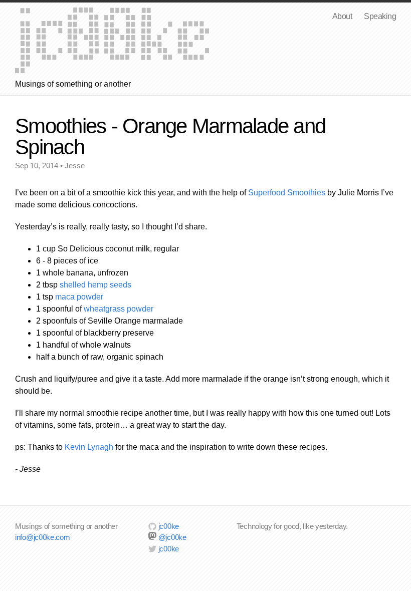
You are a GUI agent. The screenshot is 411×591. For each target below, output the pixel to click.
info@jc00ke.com (42, 537)
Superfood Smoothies (286, 192)
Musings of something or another (112, 40)
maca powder (79, 296)
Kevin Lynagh (89, 447)
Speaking (380, 16)
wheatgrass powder (118, 309)
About (342, 16)
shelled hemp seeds (95, 284)
